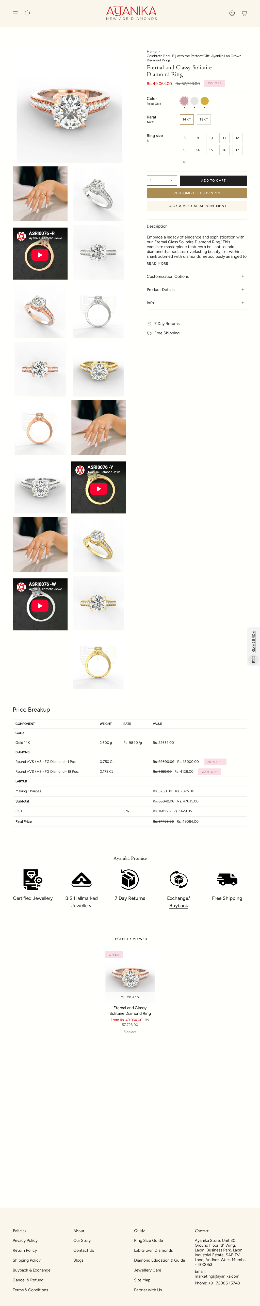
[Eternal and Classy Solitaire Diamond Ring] (130, 976)
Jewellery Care (147, 1270)
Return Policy (25, 1250)
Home (152, 51)
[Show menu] (15, 13)
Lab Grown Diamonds (153, 1250)
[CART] (244, 13)
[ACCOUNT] (232, 13)
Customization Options (168, 276)
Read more (158, 263)
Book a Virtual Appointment (197, 206)
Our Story (82, 1240)
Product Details (160, 289)
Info (150, 302)
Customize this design (196, 193)
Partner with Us (148, 1289)
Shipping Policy (27, 1260)
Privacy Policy (25, 1240)
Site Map (142, 1280)
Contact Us (83, 1250)
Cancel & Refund (28, 1280)
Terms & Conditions (30, 1289)
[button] (28, 13)
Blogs (78, 1260)
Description (157, 226)
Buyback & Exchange (32, 1270)
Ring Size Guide (148, 1240)
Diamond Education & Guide (159, 1260)
